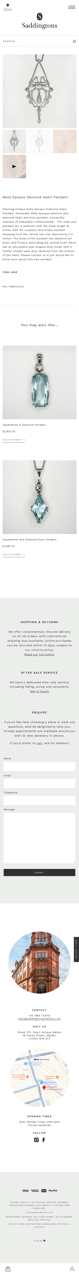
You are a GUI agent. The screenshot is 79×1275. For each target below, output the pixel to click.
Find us (8, 9)
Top (74, 1259)
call (39, 743)
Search (71, 40)
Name (7, 758)
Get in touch (39, 691)
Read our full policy (39, 654)
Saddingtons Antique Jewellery (39, 20)
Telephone (10, 792)
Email (7, 775)
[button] (72, 7)
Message (9, 809)
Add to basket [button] (12, 440)
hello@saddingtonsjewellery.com (39, 1018)
